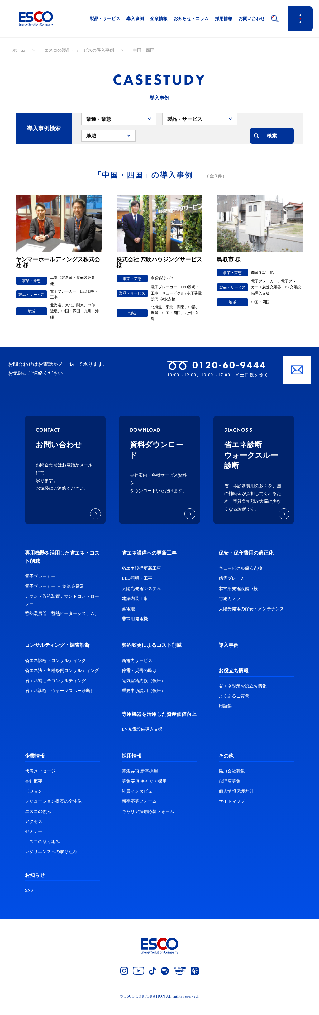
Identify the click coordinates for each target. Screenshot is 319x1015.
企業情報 (159, 18)
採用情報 (223, 18)
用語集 (225, 706)
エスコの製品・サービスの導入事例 (79, 50)
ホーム (19, 50)
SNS (29, 890)
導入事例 (135, 18)
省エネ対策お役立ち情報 (243, 686)
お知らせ (35, 875)
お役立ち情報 (234, 670)
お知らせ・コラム (191, 18)
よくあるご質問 (234, 696)
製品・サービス (105, 18)
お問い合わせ (252, 18)
